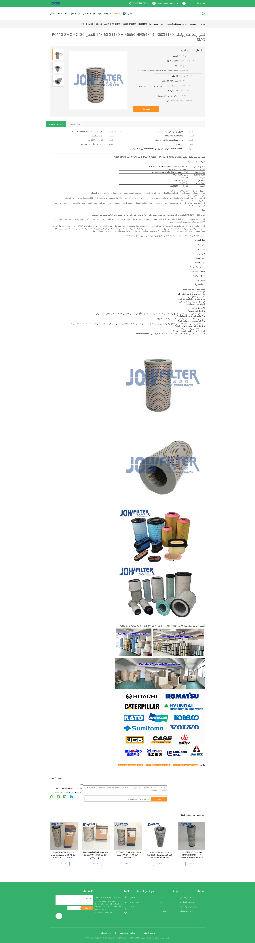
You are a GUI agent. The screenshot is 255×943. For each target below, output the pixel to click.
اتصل (159, 799)
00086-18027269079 (64, 788)
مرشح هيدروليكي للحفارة (189, 906)
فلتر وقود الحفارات (187, 902)
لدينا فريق (163, 911)
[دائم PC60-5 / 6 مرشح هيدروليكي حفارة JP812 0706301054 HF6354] (128, 835)
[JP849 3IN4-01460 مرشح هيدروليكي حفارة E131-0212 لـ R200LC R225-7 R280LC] (64, 835)
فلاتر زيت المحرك (186, 911)
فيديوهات (107, 13)
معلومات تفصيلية (56, 124)
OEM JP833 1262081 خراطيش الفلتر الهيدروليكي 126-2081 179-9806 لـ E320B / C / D (159, 855)
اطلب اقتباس (55, 13)
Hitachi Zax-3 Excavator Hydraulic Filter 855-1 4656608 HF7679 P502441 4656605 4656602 (192, 856)
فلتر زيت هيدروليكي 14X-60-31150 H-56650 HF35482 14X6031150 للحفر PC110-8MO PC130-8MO (122, 24)
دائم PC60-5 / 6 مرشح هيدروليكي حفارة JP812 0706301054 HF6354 (127, 855)
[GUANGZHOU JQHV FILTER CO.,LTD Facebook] (185, 3)
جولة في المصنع (89, 13)
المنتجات (116, 13)
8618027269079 (74, 792)
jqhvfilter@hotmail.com (167, 3)
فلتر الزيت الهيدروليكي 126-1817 (158, 765)
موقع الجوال (106, 933)
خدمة (162, 906)
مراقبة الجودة (74, 13)
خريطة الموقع (149, 933)
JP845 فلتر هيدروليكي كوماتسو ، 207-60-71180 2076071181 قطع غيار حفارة (95, 855)
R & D (131, 906)
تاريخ (161, 902)
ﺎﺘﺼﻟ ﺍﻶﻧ (146, 108)
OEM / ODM (134, 902)
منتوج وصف (75, 124)
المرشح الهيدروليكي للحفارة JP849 (186, 765)
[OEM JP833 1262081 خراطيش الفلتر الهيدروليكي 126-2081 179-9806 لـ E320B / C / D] (160, 835)
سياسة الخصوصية (127, 933)
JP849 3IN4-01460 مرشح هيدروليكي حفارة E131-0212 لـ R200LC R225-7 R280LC (63, 855)
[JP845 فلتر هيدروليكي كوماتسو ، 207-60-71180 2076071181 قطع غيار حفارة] (96, 835)
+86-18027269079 (140, 3)
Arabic (202, 3)
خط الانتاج (133, 897)
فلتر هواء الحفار (186, 897)
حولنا (99, 13)
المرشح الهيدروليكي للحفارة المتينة (130, 765)
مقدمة (162, 897)
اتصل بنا (64, 13)
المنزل (129, 13)
